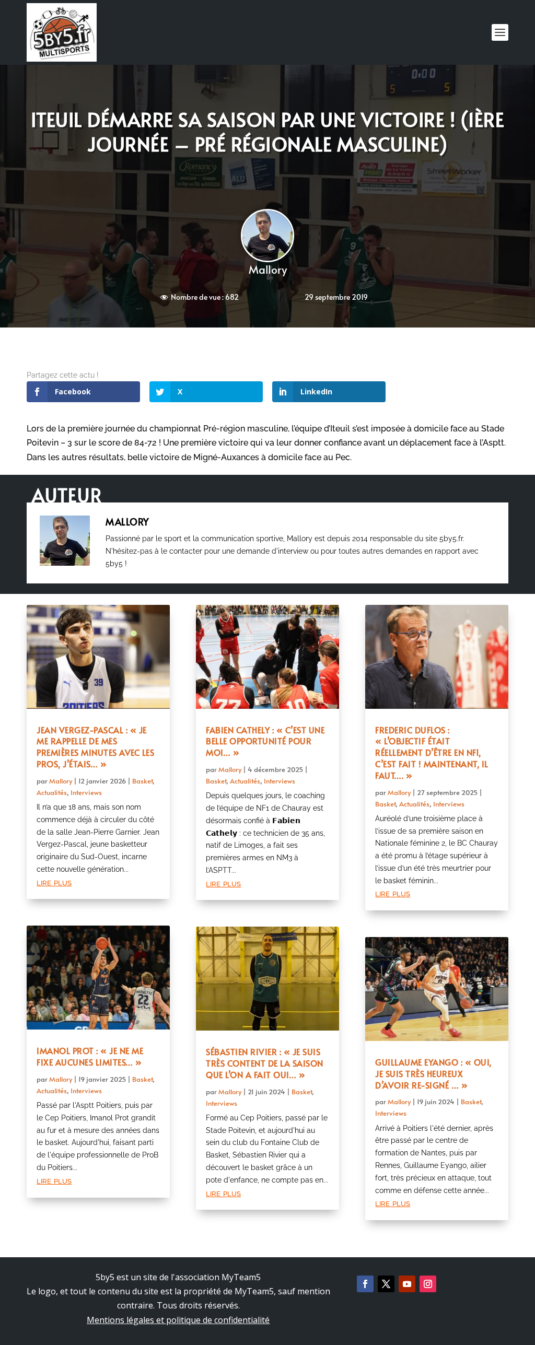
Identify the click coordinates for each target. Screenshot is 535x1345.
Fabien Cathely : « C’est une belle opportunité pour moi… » (265, 741)
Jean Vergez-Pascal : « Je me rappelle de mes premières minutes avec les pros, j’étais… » (95, 746)
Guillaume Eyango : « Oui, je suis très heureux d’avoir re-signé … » (433, 1073)
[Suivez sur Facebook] (365, 1284)
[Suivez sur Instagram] (428, 1284)
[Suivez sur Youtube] (407, 1284)
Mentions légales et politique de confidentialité (178, 1320)
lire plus (54, 881)
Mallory (268, 269)
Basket (142, 781)
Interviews (86, 792)
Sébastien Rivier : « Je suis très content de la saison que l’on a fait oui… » (264, 1063)
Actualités (52, 792)
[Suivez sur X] (386, 1284)
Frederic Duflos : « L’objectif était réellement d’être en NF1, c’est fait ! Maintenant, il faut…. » (432, 752)
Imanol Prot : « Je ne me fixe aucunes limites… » (90, 1056)
